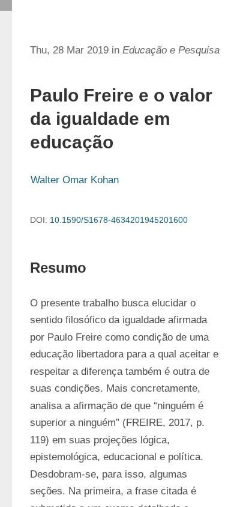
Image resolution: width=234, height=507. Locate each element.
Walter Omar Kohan (75, 180)
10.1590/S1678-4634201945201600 (119, 220)
